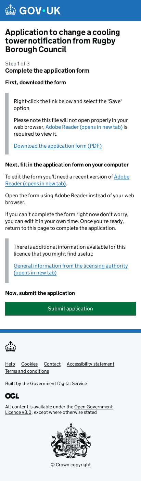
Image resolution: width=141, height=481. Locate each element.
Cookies (29, 364)
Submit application (70, 308)
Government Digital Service (58, 383)
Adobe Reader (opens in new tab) (84, 127)
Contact (52, 364)
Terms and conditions (27, 371)
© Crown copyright (71, 464)
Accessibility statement (90, 364)
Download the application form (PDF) (58, 146)
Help (10, 364)
